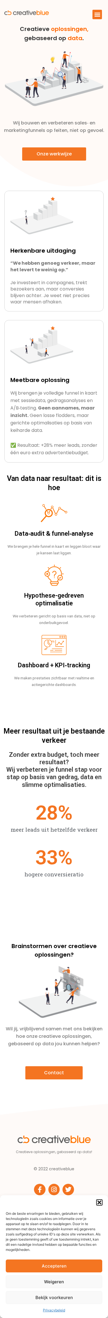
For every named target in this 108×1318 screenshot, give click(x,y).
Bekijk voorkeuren (54, 1297)
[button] (99, 1202)
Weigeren (54, 1281)
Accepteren (54, 1266)
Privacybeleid (54, 1310)
